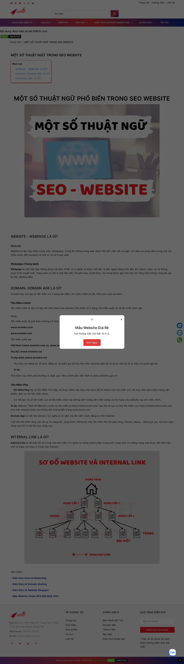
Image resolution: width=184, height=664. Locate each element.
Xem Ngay (92, 342)
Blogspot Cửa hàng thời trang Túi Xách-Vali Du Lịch (40, 648)
